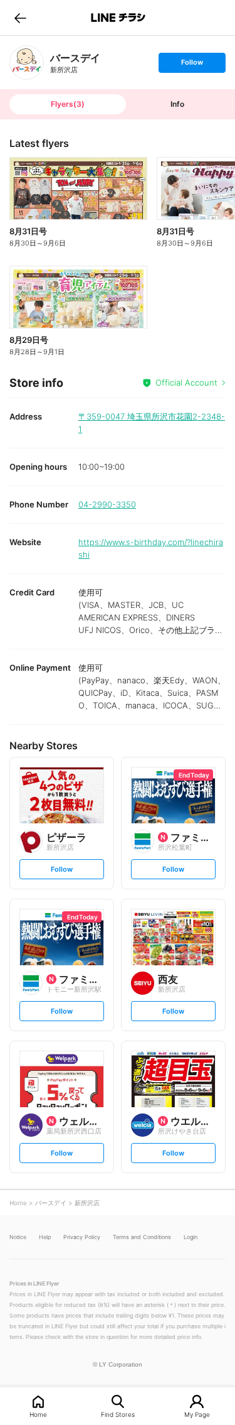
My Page (197, 1414)
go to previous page (20, 17)
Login (190, 1237)
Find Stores (118, 1414)
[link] (26, 62)
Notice (17, 1237)
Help (45, 1237)
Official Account (186, 382)
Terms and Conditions (142, 1237)
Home (38, 1414)
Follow (191, 65)
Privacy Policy (81, 1237)
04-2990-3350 (107, 504)
